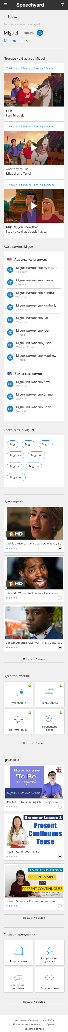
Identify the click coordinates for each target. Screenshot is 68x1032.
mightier (36, 455)
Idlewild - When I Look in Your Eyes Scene (32, 593)
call (21, 169)
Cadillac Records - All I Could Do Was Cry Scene (34, 543)
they (15, 169)
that (35, 227)
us (26, 169)
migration (16, 477)
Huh (9, 111)
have (41, 231)
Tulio (26, 173)
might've (15, 455)
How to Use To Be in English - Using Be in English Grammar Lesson (34, 802)
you (20, 227)
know (27, 227)
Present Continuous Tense (22, 851)
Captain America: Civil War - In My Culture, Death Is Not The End (34, 642)
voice (16, 231)
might (45, 444)
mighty (14, 466)
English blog (48, 1020)
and (19, 173)
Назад (12, 16)
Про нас (50, 1024)
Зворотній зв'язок (34, 1028)
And (9, 169)
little (9, 231)
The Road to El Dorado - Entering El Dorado (30, 68)
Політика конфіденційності (27, 1024)
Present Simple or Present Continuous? (30, 901)
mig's (28, 444)
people (33, 231)
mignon (34, 466)
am (10, 115)
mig (12, 444)
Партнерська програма (25, 1020)
